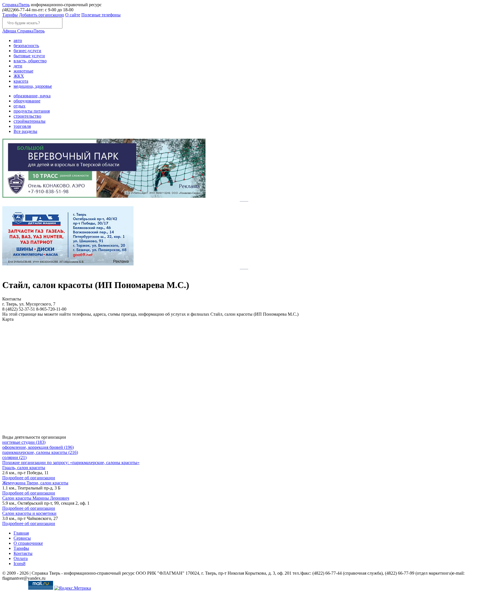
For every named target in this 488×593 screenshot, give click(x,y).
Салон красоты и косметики (29, 513)
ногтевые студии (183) (23, 442)
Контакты (23, 553)
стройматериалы (29, 121)
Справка (16, 4)
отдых (19, 106)
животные (23, 71)
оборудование (27, 100)
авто (18, 40)
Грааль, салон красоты (23, 467)
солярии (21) (14, 457)
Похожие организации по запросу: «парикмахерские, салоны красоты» (71, 462)
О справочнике (28, 543)
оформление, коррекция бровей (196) (38, 447)
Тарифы (10, 14)
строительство (27, 116)
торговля (22, 126)
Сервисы (22, 538)
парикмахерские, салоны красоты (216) (40, 452)
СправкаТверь (23, 30)
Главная (21, 533)
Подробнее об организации (28, 477)
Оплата (21, 558)
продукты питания (32, 111)
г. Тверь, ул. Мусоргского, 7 (28, 304)
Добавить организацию (41, 14)
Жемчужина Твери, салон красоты (35, 482)
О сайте (72, 14)
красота (21, 81)
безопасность (26, 45)
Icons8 (19, 563)
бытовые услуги (29, 55)
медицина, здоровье (33, 86)
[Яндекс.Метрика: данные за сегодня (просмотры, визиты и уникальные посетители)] (72, 588)
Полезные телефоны (101, 14)
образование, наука (32, 95)
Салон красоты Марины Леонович (35, 498)
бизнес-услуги (27, 50)
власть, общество (30, 60)
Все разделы (25, 131)
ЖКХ (19, 76)
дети (18, 65)
